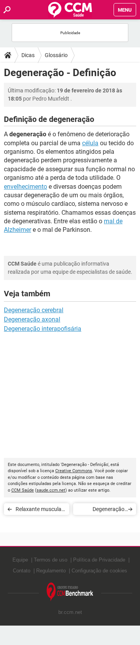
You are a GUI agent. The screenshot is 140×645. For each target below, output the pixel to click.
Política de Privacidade (99, 560)
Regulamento (51, 571)
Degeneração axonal (32, 319)
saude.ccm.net (51, 490)
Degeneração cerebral (33, 310)
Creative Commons (73, 470)
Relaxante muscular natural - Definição (39, 510)
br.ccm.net (70, 612)
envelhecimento (25, 186)
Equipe (20, 560)
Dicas (28, 55)
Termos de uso (50, 560)
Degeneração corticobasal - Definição (108, 510)
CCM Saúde (22, 490)
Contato (21, 571)
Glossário (56, 55)
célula (90, 143)
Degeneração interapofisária (42, 328)
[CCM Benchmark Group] (70, 592)
